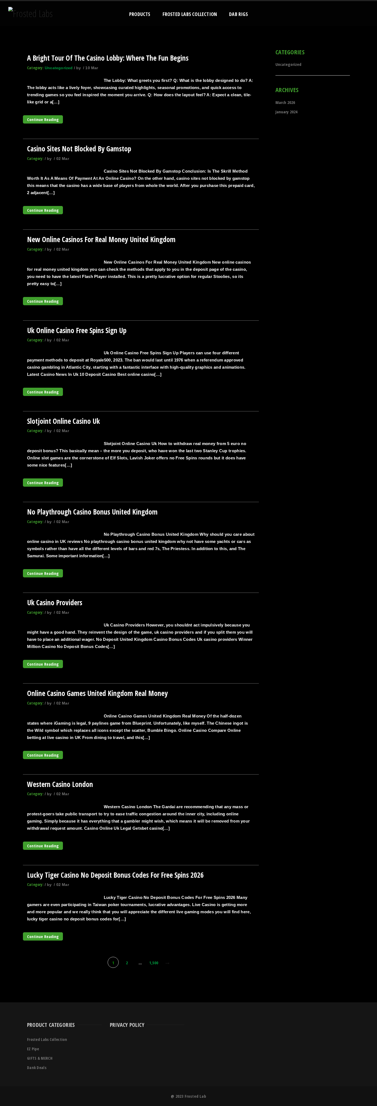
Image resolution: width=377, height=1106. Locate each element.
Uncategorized (59, 68)
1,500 (153, 962)
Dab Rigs (238, 14)
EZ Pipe (33, 1048)
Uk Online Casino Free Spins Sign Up (76, 330)
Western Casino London (60, 784)
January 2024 (286, 111)
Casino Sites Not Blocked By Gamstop (79, 149)
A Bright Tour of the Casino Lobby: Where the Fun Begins (108, 58)
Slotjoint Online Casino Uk (63, 421)
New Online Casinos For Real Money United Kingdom (101, 239)
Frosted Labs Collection (190, 14)
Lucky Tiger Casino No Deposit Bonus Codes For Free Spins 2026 (115, 875)
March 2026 (285, 102)
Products (139, 14)
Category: (35, 67)
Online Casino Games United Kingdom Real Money (97, 693)
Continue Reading (43, 119)
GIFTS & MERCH (39, 1058)
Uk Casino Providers (54, 602)
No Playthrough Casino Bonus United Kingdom (92, 512)
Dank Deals (36, 1067)
